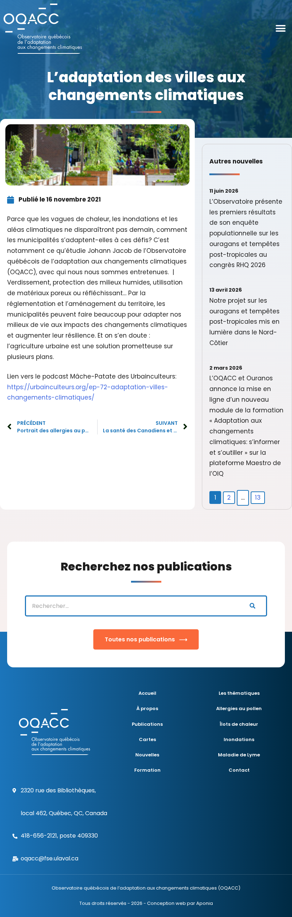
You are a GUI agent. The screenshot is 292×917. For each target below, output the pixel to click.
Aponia (204, 903)
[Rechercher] (252, 606)
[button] (280, 29)
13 (258, 497)
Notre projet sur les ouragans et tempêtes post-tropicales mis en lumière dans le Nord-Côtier (244, 321)
